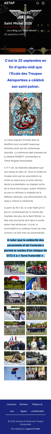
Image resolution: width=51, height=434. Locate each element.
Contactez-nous (12, 407)
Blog (15, 30)
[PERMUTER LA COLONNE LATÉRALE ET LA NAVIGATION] (44, 3)
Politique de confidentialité (37, 407)
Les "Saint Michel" (27, 30)
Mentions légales (24, 407)
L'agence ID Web (32, 429)
